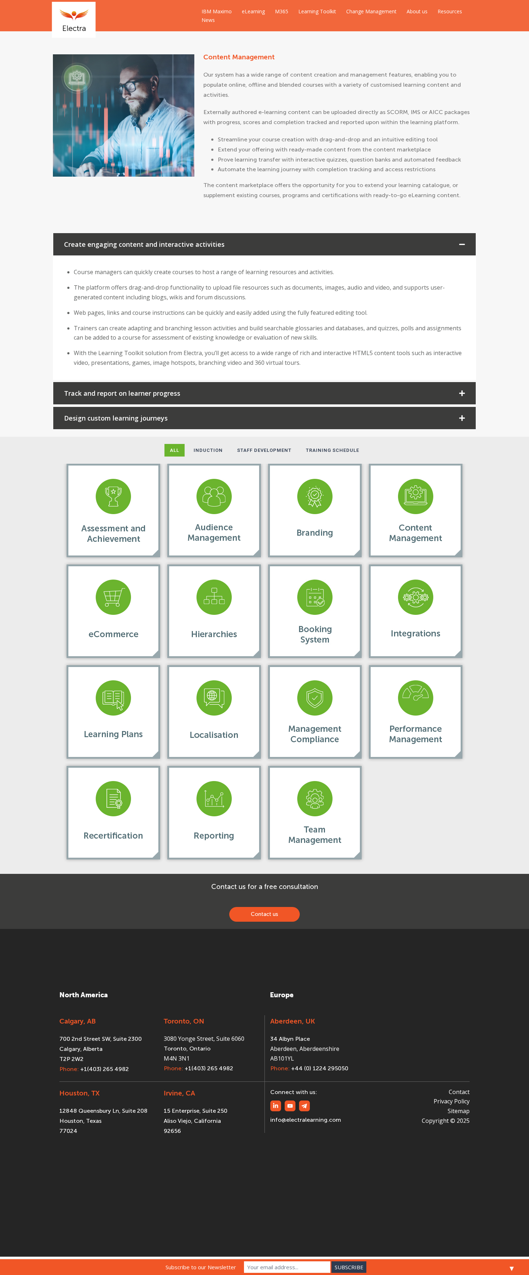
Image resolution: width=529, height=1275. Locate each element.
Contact (459, 1092)
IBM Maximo (217, 11)
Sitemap (459, 1111)
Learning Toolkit (317, 11)
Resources (450, 11)
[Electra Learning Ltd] (74, 15)
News (208, 20)
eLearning (253, 11)
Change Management (371, 11)
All (174, 450)
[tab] (264, 244)
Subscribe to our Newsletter (201, 1267)
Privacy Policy (452, 1101)
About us (417, 11)
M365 (281, 11)
